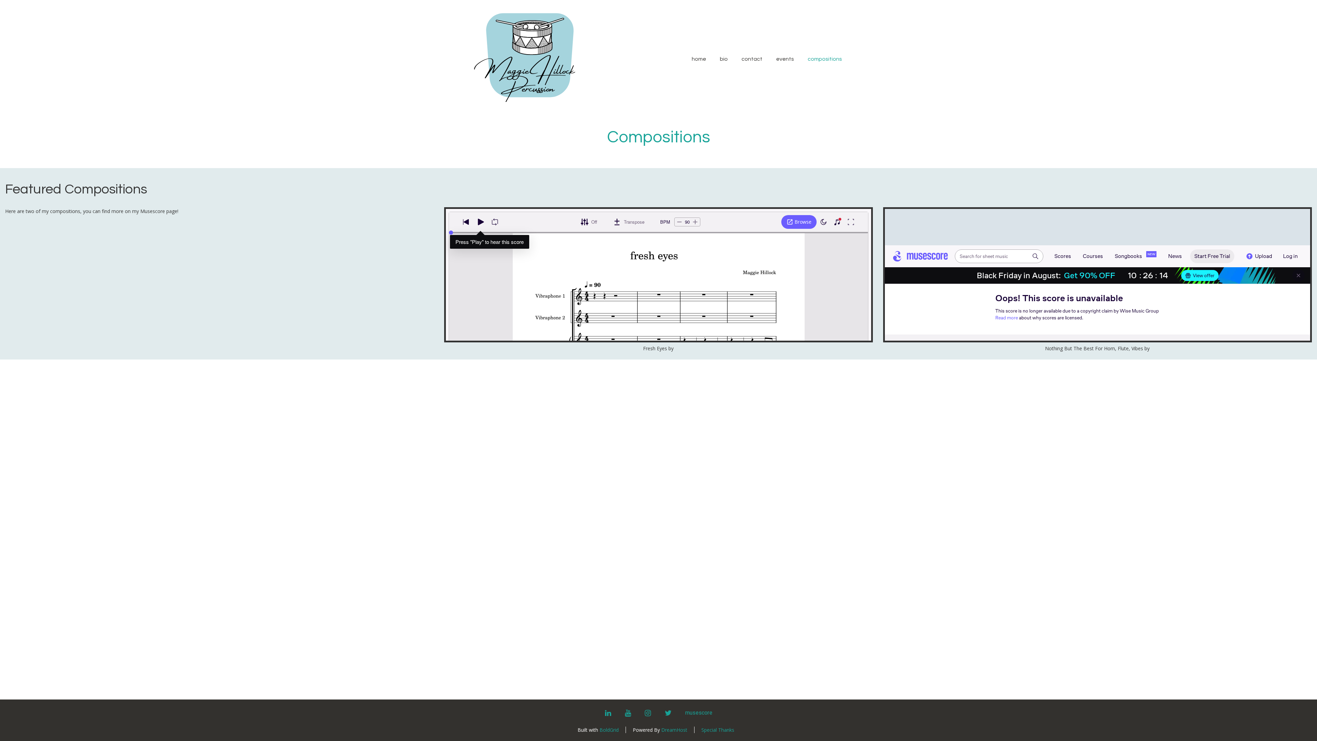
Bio (724, 59)
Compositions (825, 59)
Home (699, 59)
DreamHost (674, 730)
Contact (751, 59)
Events (785, 59)
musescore (698, 712)
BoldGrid (609, 730)
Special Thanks (717, 730)
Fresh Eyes (655, 348)
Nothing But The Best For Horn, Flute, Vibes (1094, 348)
